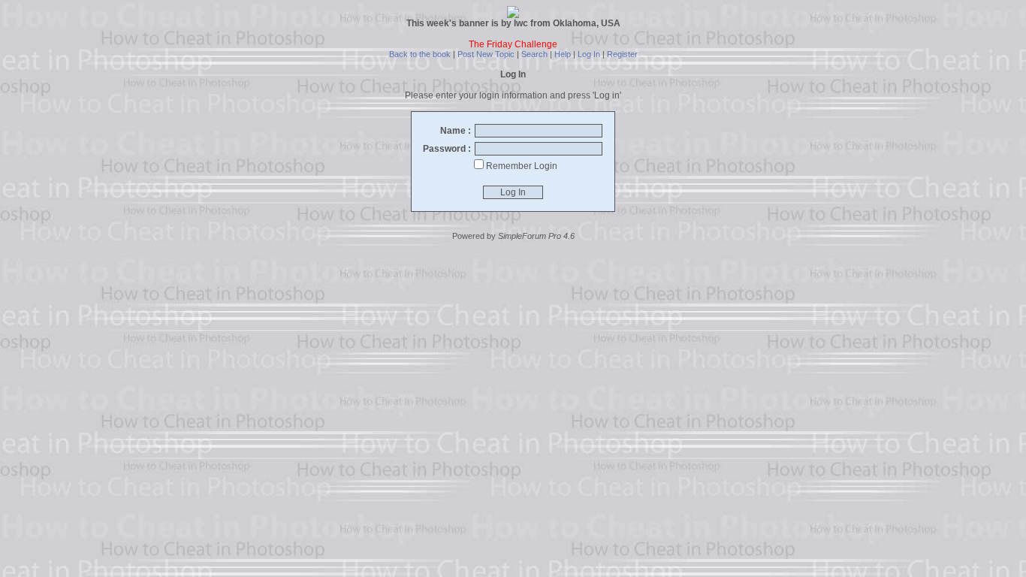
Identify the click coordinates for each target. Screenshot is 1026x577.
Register (622, 54)
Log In (589, 54)
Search (534, 54)
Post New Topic (486, 54)
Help (562, 54)
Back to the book (420, 54)
